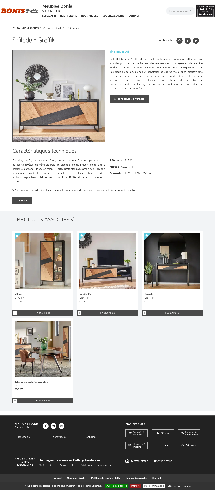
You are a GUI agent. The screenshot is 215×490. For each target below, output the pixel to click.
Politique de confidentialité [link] (179, 486)
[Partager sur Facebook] (188, 41)
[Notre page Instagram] (61, 426)
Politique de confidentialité (106, 478)
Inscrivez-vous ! (164, 461)
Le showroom (58, 437)
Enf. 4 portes (72, 28)
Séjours (46, 28)
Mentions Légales (76, 478)
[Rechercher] (192, 11)
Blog (73, 465)
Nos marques (89, 16)
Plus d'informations (154, 486)
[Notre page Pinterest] (53, 426)
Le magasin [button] (49, 16)
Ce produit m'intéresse (131, 99)
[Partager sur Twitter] (196, 41)
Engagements (104, 465)
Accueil (58, 478)
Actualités (91, 437)
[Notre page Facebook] (46, 426)
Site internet (45, 465)
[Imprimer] (179, 41)
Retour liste (168, 40)
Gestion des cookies (136, 478)
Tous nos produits (28, 28)
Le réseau (61, 465)
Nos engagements (113, 16)
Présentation (23, 437)
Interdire (135, 486)
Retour (23, 201)
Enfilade (58, 28)
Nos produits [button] (68, 16)
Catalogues (86, 465)
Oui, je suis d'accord (116, 486)
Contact (134, 16)
